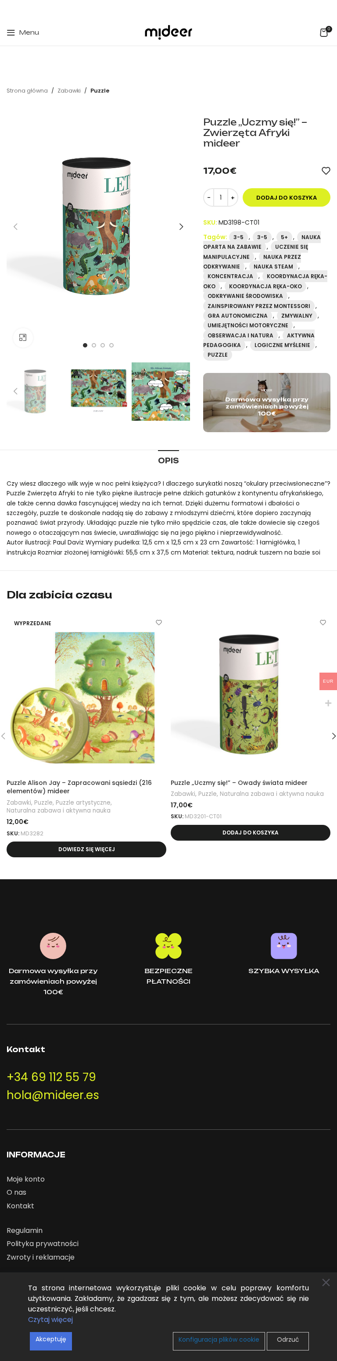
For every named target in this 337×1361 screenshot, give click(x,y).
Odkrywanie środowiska (245, 296)
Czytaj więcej (50, 1319)
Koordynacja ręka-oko (265, 286)
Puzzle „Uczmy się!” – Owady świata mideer (239, 782)
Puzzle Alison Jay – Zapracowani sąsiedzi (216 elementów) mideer (79, 787)
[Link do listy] (168, 1179)
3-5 (238, 237)
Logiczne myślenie (282, 345)
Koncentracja (230, 276)
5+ (284, 237)
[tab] (168, 460)
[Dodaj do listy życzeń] (326, 170)
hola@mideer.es (53, 1095)
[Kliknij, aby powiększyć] (23, 338)
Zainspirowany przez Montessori (259, 306)
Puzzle (99, 90)
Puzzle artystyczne (83, 803)
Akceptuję (51, 1339)
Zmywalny (296, 315)
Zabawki (69, 90)
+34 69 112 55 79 (51, 1077)
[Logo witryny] (168, 32)
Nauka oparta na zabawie (262, 242)
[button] (250, 833)
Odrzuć (288, 1339)
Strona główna (27, 90)
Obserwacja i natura (240, 335)
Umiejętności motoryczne (248, 325)
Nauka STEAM (273, 266)
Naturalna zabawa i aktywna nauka (59, 811)
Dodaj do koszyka (286, 197)
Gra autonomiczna (238, 315)
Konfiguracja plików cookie (219, 1339)
